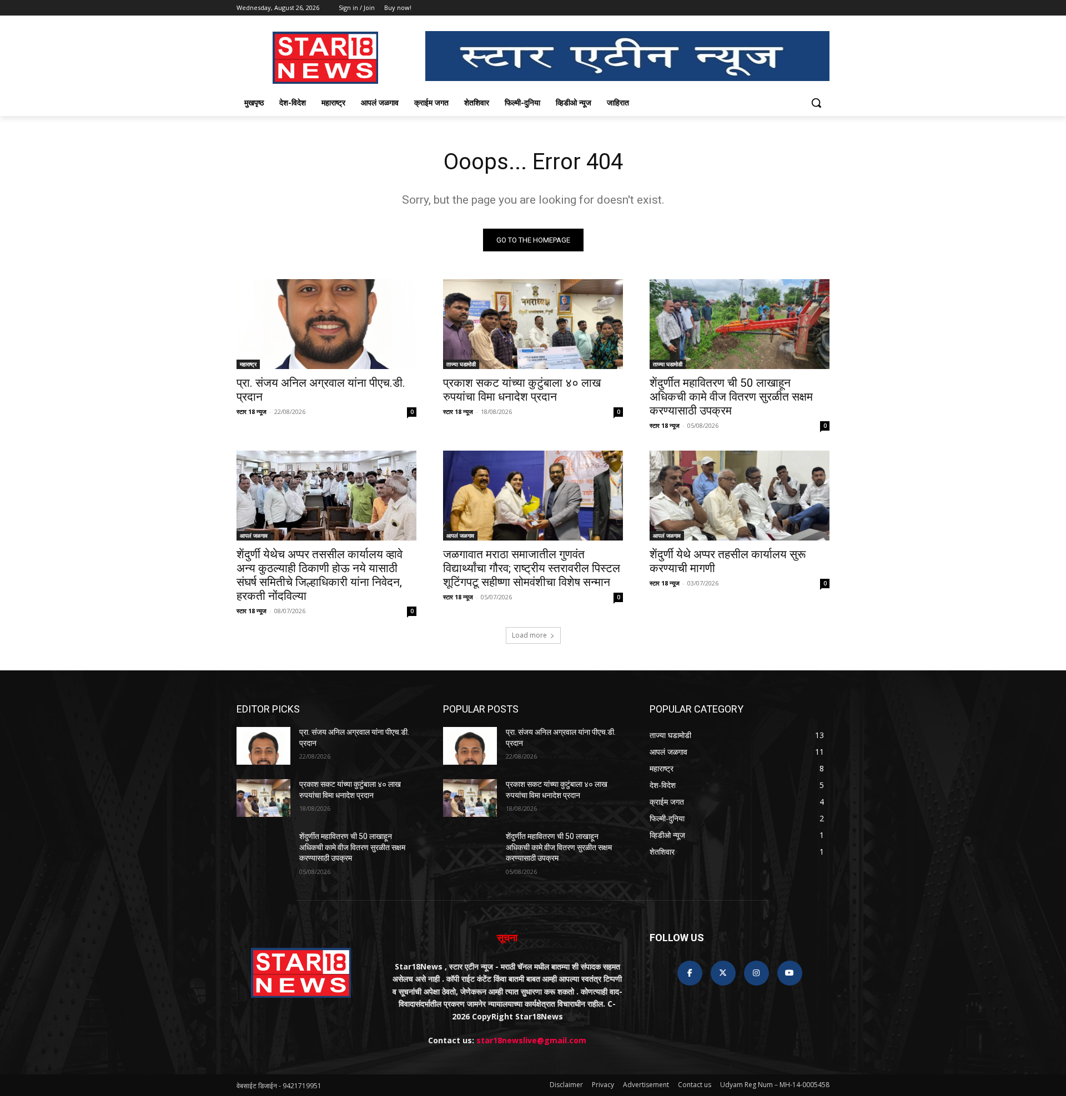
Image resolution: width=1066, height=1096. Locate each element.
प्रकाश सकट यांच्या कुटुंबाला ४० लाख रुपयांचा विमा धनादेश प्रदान (522, 389)
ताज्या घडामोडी (461, 364)
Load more (529, 635)
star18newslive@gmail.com (531, 1040)
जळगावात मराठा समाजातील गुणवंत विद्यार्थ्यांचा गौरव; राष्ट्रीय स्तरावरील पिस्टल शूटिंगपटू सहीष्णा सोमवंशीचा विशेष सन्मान (531, 568)
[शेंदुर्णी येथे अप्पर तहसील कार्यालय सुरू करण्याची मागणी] (739, 496)
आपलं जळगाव (254, 535)
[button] (816, 102)
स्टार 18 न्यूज (251, 411)
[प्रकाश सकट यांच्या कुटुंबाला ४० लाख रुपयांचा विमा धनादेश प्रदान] (533, 324)
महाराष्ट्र (248, 364)
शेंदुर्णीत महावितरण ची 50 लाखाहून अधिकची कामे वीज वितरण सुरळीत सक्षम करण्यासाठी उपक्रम (731, 396)
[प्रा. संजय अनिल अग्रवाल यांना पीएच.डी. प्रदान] (326, 324)
